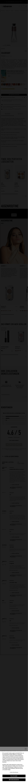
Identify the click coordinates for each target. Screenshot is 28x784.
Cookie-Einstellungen (14, 772)
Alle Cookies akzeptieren (14, 779)
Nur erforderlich (14, 775)
